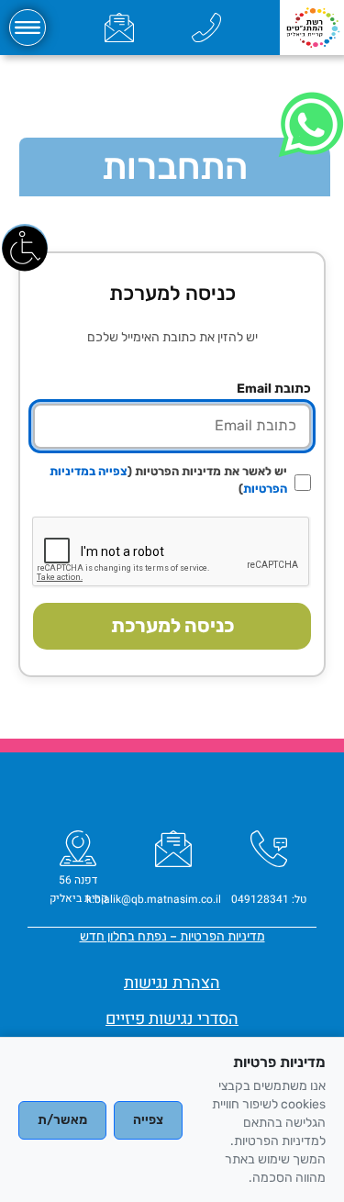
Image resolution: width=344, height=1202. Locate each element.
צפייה (148, 1120)
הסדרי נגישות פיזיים (172, 1019)
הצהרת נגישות (172, 983)
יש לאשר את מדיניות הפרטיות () (168, 479)
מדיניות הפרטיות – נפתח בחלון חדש (172, 936)
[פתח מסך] (25, 247)
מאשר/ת (62, 1120)
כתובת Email (274, 388)
